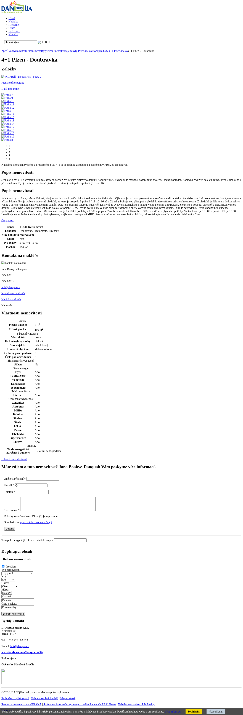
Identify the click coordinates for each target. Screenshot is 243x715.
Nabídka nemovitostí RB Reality (136, 704)
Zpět (4, 50)
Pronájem (11, 566)
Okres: (5, 582)
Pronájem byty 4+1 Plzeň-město (110, 50)
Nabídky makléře (11, 299)
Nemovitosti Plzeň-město (27, 50)
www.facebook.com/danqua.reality (22, 652)
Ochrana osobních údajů (44, 698)
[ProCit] (19, 683)
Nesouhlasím (216, 711)
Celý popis (7, 220)
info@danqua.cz (10, 287)
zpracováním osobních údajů (36, 522)
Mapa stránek (67, 698)
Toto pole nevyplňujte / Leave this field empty (27, 540)
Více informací (173, 711)
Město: (5, 589)
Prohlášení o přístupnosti (15, 698)
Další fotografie (10, 88)
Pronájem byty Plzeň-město (76, 50)
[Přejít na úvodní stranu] (17, 12)
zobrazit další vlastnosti (14, 459)
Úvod (10, 50)
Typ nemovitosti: (10, 569)
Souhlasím (194, 711)
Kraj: (4, 576)
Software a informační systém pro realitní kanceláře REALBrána (79, 704)
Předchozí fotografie (12, 82)
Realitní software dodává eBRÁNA (21, 704)
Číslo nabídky (9, 603)
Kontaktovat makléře (13, 293)
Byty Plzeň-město (51, 50)
